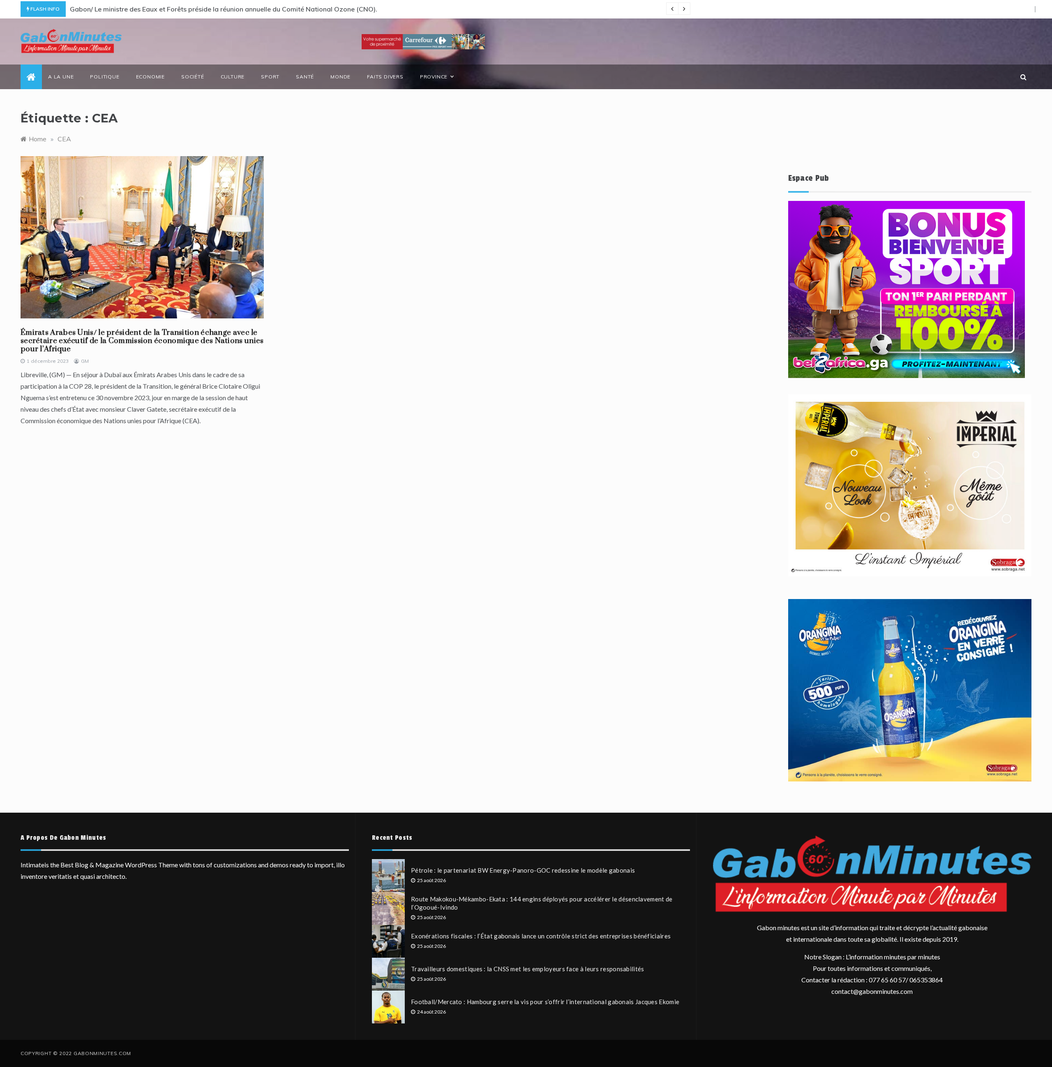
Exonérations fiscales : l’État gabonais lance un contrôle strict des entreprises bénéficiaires (541, 936)
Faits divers (385, 77)
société (192, 77)
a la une (61, 77)
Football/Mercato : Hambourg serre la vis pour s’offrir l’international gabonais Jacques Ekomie (545, 1001)
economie (150, 77)
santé (305, 77)
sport (270, 77)
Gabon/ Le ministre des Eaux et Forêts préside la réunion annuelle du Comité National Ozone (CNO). (223, 9)
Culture (233, 77)
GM (85, 361)
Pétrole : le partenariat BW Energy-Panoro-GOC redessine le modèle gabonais (523, 870)
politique (104, 77)
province (434, 77)
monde (340, 77)
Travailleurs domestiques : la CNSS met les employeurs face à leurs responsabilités (527, 969)
